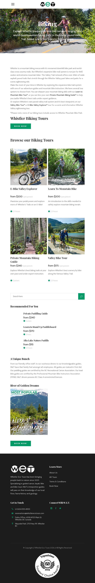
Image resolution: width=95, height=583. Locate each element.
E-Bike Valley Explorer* (37, 105)
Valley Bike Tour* (17, 105)
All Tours (53, 477)
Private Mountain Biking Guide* (63, 95)
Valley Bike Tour (57, 258)
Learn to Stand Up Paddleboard (39, 327)
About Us (53, 472)
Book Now (53, 486)
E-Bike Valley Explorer (23, 188)
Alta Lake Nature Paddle (36, 340)
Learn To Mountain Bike (62, 188)
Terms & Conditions (57, 481)
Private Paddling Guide (35, 313)
